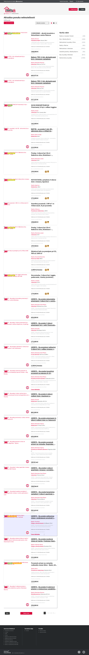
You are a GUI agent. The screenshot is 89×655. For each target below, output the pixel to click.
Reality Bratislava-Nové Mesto (38, 376)
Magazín (71, 1)
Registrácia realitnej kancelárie (10, 636)
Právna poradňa (43, 630)
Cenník (6, 635)
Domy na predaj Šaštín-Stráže (36, 144)
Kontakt (27, 630)
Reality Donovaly (35, 328)
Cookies (6, 632)
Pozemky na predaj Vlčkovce (36, 219)
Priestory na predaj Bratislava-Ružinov (38, 602)
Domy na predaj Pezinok (35, 409)
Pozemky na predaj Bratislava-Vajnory (38, 459)
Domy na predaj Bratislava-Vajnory (37, 433)
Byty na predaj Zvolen (35, 120)
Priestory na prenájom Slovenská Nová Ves (39, 267)
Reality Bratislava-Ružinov (37, 62)
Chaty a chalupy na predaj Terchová (37, 531)
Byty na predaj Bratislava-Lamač (37, 168)
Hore (7, 613)
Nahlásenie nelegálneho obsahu (11, 641)
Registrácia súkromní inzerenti (10, 638)
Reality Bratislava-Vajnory (37, 423)
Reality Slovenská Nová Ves (38, 257)
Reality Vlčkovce (35, 209)
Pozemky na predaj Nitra (35, 578)
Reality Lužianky (35, 280)
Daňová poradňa (43, 632)
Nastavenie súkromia (9, 639)
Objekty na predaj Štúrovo (36, 48)
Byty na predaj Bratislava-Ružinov (37, 72)
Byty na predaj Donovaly (35, 338)
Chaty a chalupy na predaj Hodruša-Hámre (39, 554)
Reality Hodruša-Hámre (37, 544)
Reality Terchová (35, 521)
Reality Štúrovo (35, 38)
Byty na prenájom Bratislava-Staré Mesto (38, 362)
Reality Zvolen (34, 110)
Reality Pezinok (35, 399)
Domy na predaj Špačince (36, 195)
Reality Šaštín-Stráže (36, 134)
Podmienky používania (9, 630)
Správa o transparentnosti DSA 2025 (11, 644)
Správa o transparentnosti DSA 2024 (11, 642)
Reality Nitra (34, 568)
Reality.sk (7, 13)
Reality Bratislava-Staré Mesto (38, 304)
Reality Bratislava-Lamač (37, 158)
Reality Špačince (35, 185)
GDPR (6, 633)
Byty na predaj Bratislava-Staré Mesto (38, 314)
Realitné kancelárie (64, 1)
